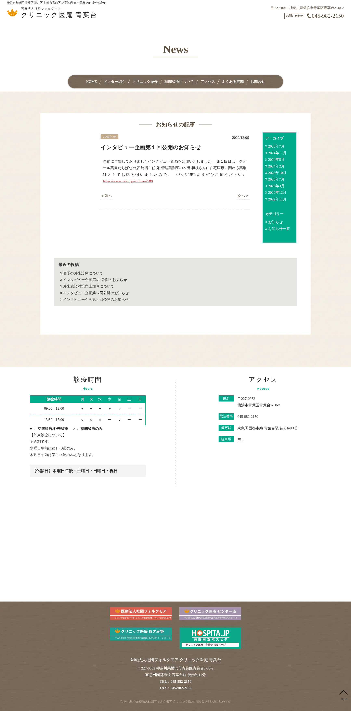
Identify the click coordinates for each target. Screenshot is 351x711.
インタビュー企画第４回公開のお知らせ (96, 300)
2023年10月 (277, 173)
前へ (107, 196)
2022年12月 (277, 192)
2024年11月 (277, 153)
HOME (91, 82)
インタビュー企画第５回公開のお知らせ (96, 293)
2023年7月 (276, 179)
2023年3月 (276, 186)
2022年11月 (277, 199)
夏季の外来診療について (83, 273)
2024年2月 (276, 166)
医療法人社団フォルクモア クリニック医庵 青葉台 (170, 701)
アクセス (207, 82)
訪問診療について (179, 82)
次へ (242, 196)
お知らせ (275, 222)
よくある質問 (233, 82)
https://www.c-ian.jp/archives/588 (128, 181)
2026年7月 (276, 146)
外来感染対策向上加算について (88, 286)
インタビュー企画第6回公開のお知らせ (95, 280)
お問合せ (257, 82)
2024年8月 (276, 160)
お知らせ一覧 (279, 229)
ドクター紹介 (115, 82)
